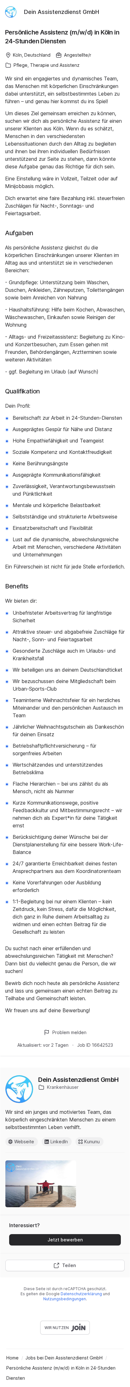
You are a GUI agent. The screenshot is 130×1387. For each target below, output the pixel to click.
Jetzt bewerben (65, 1239)
